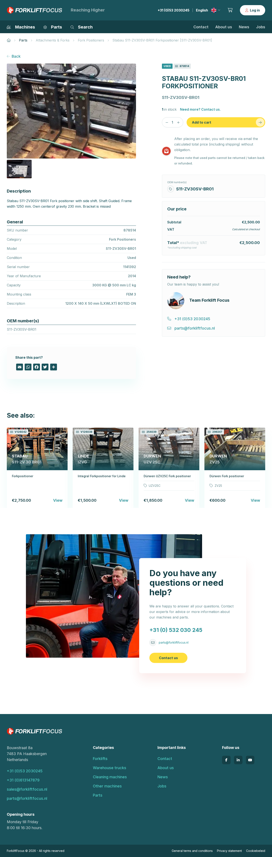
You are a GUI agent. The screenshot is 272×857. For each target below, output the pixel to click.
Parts (23, 40)
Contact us (168, 658)
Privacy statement (229, 851)
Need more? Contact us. (200, 109)
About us (223, 27)
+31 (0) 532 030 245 (175, 630)
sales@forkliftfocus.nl (27, 789)
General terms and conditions (192, 851)
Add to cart (201, 122)
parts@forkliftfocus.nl (173, 642)
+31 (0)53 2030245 (173, 10)
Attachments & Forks (52, 40)
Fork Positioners (91, 40)
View (57, 500)
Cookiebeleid (255, 851)
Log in (255, 10)
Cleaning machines (110, 777)
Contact (200, 27)
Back (16, 56)
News (244, 27)
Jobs (260, 27)
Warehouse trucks (109, 768)
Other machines (107, 786)
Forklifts (100, 758)
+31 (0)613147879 (23, 780)
